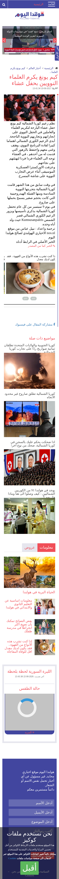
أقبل (29, 867)
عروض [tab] (30, 547)
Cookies (12, 858)
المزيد (28, 732)
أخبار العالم (35, 68)
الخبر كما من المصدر (40, 245)
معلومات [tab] (46, 547)
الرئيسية (48, 68)
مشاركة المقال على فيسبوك (34, 324)
